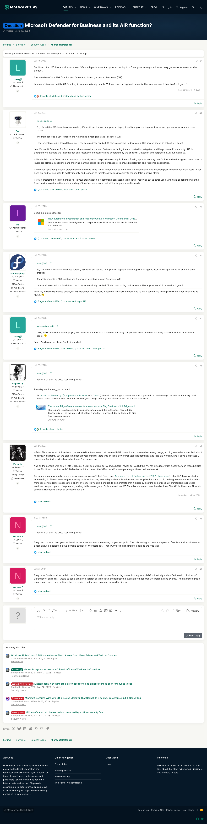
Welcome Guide (62, 776)
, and (62, 301)
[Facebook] (158, 778)
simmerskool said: (46, 326)
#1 (201, 61)
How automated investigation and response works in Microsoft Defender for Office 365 (94, 218)
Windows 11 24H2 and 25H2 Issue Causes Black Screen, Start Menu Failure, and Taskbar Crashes (64, 655)
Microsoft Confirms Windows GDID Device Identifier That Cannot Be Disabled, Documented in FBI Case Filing (76, 698)
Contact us (143, 810)
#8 (201, 518)
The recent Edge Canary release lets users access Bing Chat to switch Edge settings (93, 406)
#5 (201, 318)
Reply (199, 103)
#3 (201, 206)
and (52, 429)
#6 (201, 365)
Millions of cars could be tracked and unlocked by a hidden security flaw (57, 712)
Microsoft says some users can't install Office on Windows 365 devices (56, 669)
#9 (201, 569)
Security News (18, 690)
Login (108, 764)
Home (191, 810)
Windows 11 (17, 661)
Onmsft (96, 395)
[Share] (196, 61)
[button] (75, 7)
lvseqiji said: (43, 121)
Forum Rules (61, 764)
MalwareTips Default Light (19, 810)
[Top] (197, 810)
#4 (201, 255)
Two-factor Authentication (68, 782)
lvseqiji (9, 31)
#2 (201, 113)
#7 (201, 446)
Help (184, 810)
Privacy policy (173, 810)
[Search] (200, 7)
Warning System (63, 770)
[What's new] (193, 7)
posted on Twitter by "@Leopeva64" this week (63, 395)
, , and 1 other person (66, 96)
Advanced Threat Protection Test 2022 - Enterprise (142, 476)
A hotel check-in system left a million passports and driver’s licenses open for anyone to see (72, 683)
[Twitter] (163, 778)
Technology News (20, 676)
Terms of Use (157, 810)
